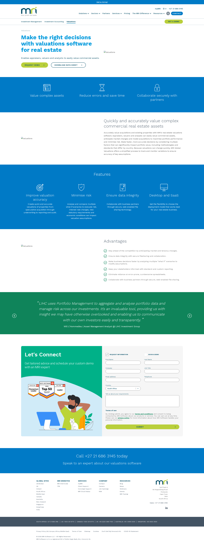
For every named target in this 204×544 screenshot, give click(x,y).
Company (109, 368)
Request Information (119, 354)
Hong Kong (40, 507)
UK (37, 486)
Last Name (148, 359)
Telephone (148, 377)
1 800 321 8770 (69, 522)
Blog (121, 484)
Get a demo (173, 21)
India (38, 509)
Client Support (83, 486)
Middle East (40, 494)
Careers (102, 486)
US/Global (40, 484)
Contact (101, 484)
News (122, 486)
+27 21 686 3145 (161, 503)
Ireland (38, 489)
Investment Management (31, 22)
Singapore (39, 504)
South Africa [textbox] (112, 388)
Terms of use (111, 410)
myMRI (80, 484)
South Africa (40, 491)
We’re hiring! (102, 2)
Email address (111, 377)
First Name (109, 359)
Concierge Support (84, 489)
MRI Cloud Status (84, 491)
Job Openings (104, 489)
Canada (39, 497)
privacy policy (123, 418)
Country (108, 385)
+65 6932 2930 (152, 522)
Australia (39, 499)
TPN (58, 486)
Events (122, 491)
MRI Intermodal (62, 484)
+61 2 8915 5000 (129, 522)
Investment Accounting (54, 22)
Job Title (147, 368)
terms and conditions (144, 414)
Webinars (123, 489)
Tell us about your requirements (117, 394)
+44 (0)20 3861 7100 (106, 522)
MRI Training (124, 494)
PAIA (100, 491)
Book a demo (153, 354)
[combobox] (123, 388)
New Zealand (41, 502)
